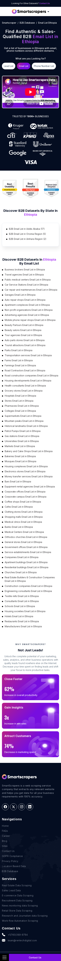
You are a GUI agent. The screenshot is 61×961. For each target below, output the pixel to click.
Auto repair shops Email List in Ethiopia (25, 299)
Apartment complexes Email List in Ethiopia (27, 304)
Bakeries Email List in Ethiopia (20, 456)
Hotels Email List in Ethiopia (19, 616)
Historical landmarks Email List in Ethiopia (26, 426)
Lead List (8, 66)
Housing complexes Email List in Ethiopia (26, 466)
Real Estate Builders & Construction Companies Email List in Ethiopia (30, 579)
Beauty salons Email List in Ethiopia (23, 330)
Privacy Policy (10, 861)
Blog (4, 841)
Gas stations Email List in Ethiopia (22, 436)
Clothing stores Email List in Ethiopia (23, 511)
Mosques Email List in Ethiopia (20, 461)
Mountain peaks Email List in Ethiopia (24, 421)
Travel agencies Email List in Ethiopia (24, 274)
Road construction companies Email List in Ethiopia (31, 375)
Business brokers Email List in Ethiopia (25, 269)
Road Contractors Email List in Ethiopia (25, 370)
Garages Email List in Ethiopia (20, 294)
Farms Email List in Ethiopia (19, 360)
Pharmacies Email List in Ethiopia (22, 405)
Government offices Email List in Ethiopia (26, 547)
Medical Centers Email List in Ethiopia (24, 532)
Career (6, 836)
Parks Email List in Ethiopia (18, 350)
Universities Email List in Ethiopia (22, 441)
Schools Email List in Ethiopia (20, 606)
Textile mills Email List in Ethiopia (22, 596)
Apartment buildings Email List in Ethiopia (26, 562)
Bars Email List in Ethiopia (18, 481)
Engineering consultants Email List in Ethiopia (28, 591)
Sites (5, 846)
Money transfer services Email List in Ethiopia (29, 476)
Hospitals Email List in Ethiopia (20, 395)
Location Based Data (14, 866)
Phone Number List (44, 66)
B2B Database (27, 22)
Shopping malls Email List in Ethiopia (24, 516)
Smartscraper (9, 22)
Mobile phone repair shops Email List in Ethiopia (30, 320)
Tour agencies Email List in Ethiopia (23, 335)
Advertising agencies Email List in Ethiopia (27, 315)
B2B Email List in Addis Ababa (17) (27, 228)
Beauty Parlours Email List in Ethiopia (24, 325)
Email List (23, 66)
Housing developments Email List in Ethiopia (28, 380)
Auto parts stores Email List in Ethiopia (25, 340)
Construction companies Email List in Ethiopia (28, 586)
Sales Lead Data (11, 890)
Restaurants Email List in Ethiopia (22, 621)
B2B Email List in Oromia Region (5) (27, 233)
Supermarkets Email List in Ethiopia (23, 415)
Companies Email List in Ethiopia (21, 557)
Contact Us (44, 3)
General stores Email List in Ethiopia (23, 542)
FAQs (5, 830)
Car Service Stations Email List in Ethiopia (26, 284)
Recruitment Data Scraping (17, 900)
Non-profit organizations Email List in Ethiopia (29, 310)
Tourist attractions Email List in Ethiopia (25, 345)
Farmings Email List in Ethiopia (20, 365)
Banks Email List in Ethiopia (19, 527)
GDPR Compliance (12, 856)
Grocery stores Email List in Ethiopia (23, 390)
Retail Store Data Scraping (17, 910)
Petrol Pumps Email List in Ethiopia (23, 431)
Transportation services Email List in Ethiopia (28, 355)
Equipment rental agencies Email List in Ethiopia (30, 486)
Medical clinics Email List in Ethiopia (23, 521)
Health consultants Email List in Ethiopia (25, 385)
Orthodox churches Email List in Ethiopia (26, 537)
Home (5, 825)
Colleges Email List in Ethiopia (20, 410)
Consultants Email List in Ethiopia (22, 601)
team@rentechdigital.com (22, 940)
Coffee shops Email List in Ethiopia (23, 501)
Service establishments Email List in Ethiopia (28, 552)
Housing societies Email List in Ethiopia (25, 611)
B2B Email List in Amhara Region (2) (27, 239)
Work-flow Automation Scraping (20, 920)
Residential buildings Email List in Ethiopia (26, 567)
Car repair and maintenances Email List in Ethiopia (31, 289)
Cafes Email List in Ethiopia (19, 506)
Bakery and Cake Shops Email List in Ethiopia (29, 451)
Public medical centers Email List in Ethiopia (28, 279)
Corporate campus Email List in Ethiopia (25, 496)
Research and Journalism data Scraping (25, 915)
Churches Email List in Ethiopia (21, 572)
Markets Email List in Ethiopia (20, 446)
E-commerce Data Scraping (17, 895)
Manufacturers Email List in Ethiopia (23, 626)
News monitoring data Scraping (20, 905)
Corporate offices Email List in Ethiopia (25, 491)
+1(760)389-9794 (18, 934)
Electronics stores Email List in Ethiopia (25, 471)
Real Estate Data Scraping (17, 885)
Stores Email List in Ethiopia (19, 400)
